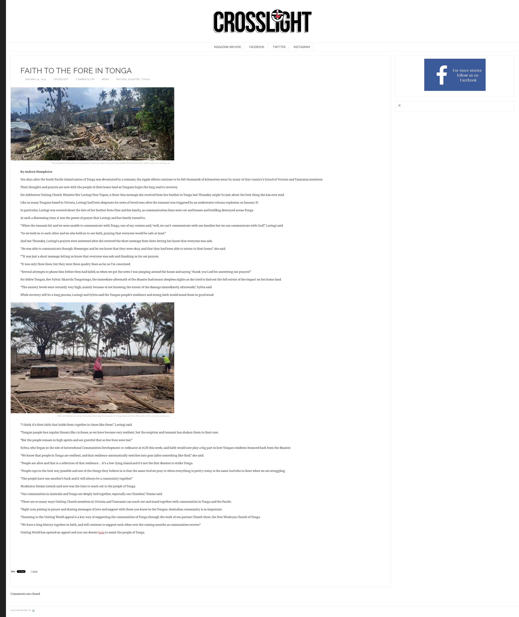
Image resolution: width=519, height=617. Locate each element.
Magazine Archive (227, 47)
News (105, 79)
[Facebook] (2, 37)
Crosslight (61, 79)
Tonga (145, 79)
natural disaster (128, 79)
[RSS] (3, 15)
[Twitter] (2, 33)
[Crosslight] (262, 21)
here (101, 532)
